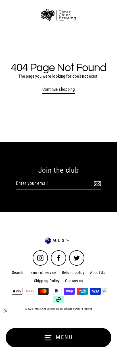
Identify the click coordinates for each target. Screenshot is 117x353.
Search (17, 272)
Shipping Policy (47, 280)
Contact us (74, 280)
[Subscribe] (96, 183)
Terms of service (42, 272)
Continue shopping (58, 89)
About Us (97, 272)
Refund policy (73, 272)
